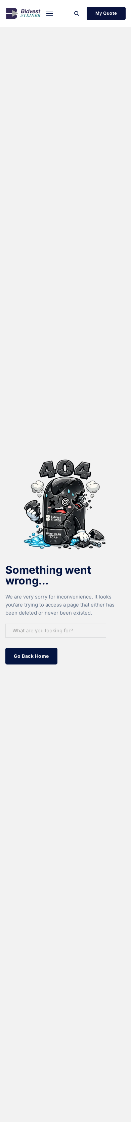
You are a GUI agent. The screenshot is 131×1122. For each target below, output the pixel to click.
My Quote (106, 13)
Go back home (31, 656)
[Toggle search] (77, 13)
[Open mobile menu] (49, 13)
